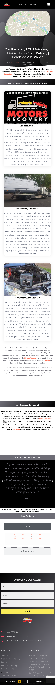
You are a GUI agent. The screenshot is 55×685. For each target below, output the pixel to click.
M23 (15, 540)
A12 (23, 536)
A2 (40, 536)
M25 (15, 534)
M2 (31, 534)
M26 (23, 534)
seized (47, 360)
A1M (32, 538)
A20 (15, 536)
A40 (40, 534)
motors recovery (45, 418)
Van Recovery (16, 62)
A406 (15, 538)
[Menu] (49, 4)
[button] (2, 481)
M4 (40, 538)
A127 (23, 538)
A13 (32, 540)
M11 (23, 540)
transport (16, 429)
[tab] (27, 526)
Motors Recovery (31, 358)
